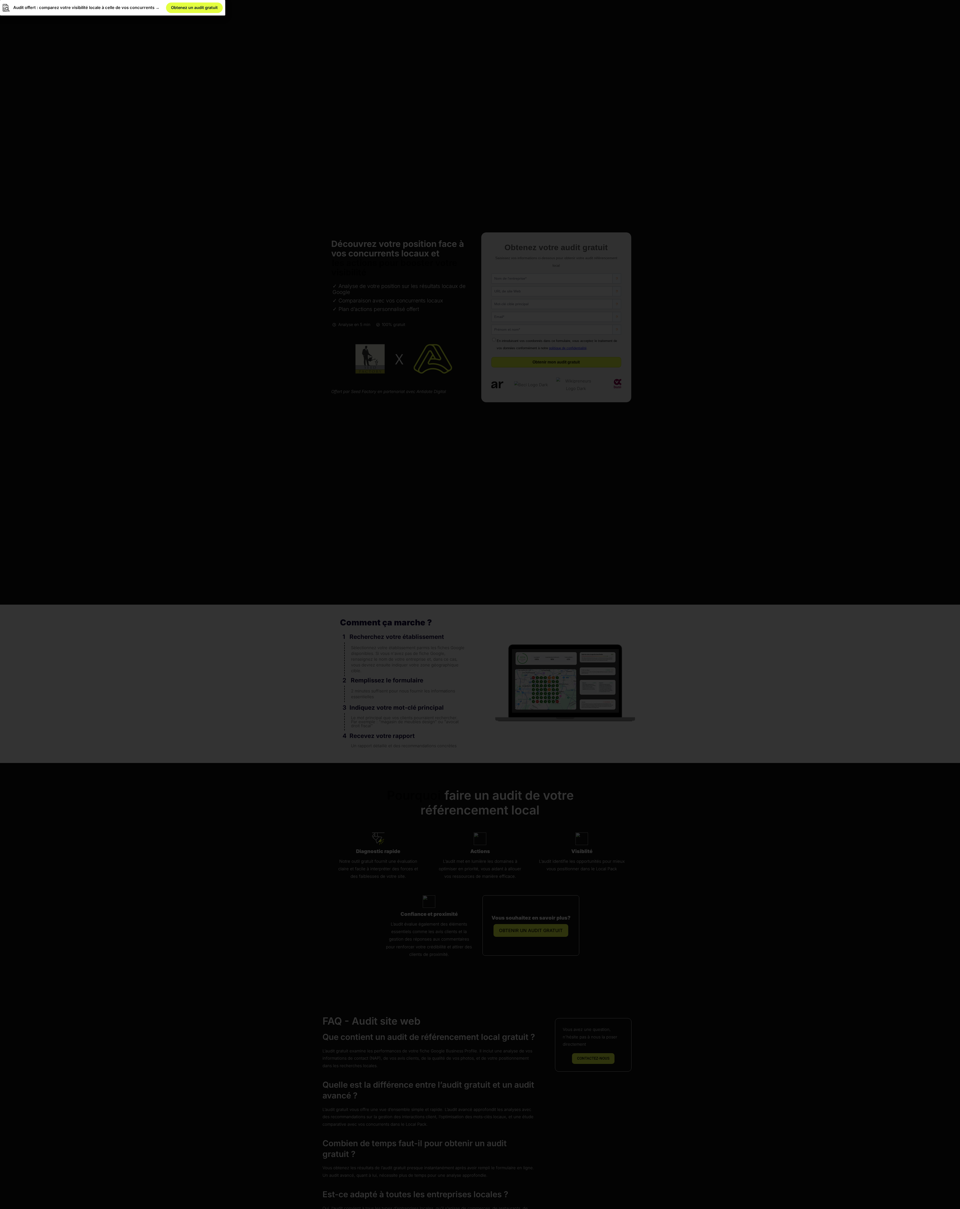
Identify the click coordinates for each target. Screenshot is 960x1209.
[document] (480, 604)
